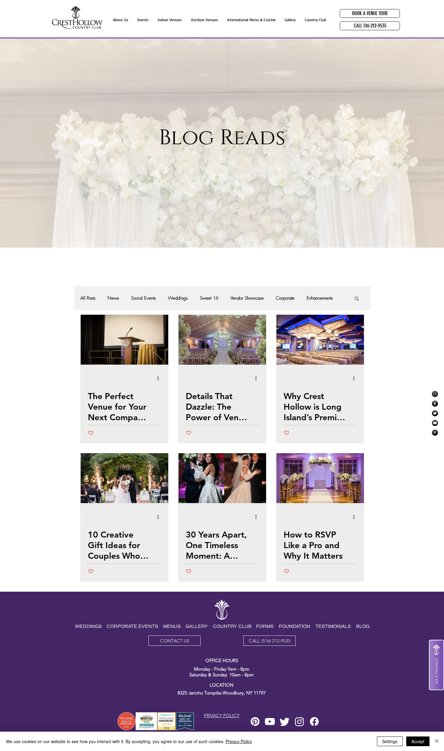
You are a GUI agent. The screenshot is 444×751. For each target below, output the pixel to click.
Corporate (285, 298)
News (113, 298)
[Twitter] (435, 413)
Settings (389, 741)
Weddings (178, 298)
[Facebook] (435, 404)
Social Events (143, 298)
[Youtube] (270, 721)
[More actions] (160, 378)
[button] (356, 299)
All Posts (87, 298)
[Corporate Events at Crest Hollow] (320, 340)
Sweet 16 (209, 298)
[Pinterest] (435, 433)
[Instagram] (435, 394)
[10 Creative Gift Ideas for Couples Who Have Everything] (124, 478)
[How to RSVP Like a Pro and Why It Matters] (320, 478)
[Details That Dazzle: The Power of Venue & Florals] (222, 340)
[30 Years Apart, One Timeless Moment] (222, 478)
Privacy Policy (239, 741)
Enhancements (320, 298)
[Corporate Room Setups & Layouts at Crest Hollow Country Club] (124, 340)
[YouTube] (435, 423)
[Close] (436, 741)
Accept (417, 741)
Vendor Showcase (247, 298)
